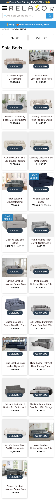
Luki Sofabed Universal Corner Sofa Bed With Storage (41, 323)
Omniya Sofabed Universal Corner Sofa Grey (15, 282)
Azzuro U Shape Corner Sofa (15, 77)
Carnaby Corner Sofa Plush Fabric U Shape (41, 118)
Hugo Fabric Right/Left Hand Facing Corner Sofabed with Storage (41, 364)
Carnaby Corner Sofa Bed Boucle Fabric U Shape (14, 159)
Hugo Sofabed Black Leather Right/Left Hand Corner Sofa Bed (15, 364)
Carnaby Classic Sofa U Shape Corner (41, 159)
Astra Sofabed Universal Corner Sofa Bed (41, 446)
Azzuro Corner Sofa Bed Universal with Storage (15, 446)
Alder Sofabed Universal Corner (15, 200)
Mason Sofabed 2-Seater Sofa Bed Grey (15, 323)
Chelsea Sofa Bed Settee (15, 241)
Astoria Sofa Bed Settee (41, 200)
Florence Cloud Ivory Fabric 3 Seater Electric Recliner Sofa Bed (14, 118)
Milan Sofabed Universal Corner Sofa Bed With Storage (41, 282)
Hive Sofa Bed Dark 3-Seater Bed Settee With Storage (14, 405)
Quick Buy (15, 66)
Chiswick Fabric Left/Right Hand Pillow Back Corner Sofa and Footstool (41, 77)
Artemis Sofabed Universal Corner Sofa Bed (15, 487)
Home (5, 29)
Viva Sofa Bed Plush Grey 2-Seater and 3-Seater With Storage (41, 241)
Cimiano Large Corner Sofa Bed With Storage (41, 405)
